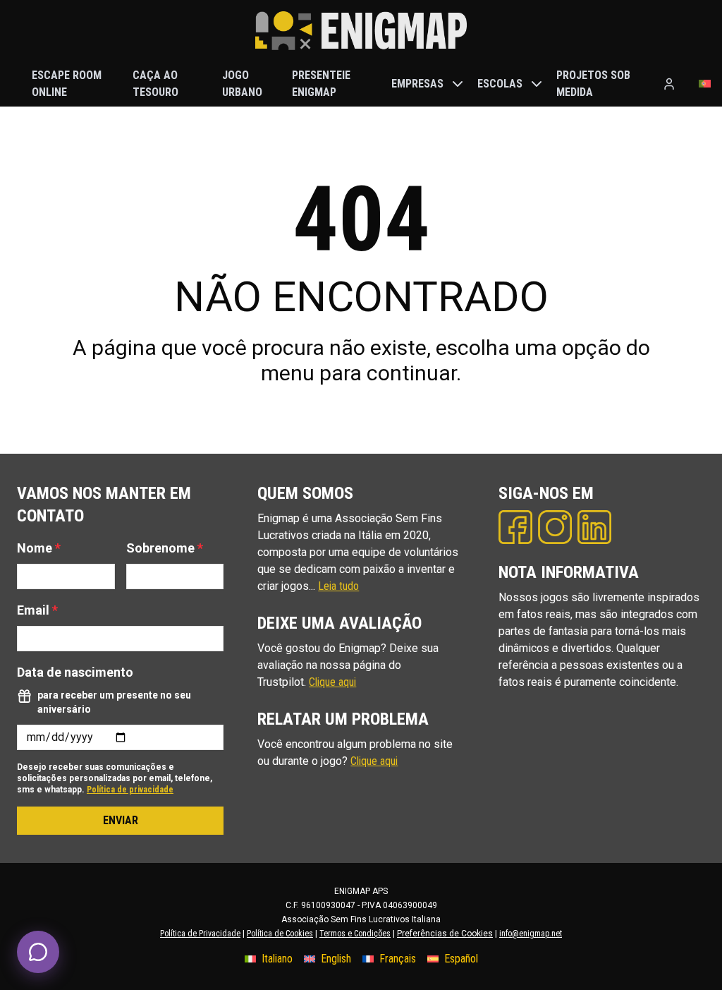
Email (37, 610)
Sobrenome (164, 548)
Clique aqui (332, 682)
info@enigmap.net (530, 933)
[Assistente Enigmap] (38, 952)
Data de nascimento (75, 672)
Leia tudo (338, 586)
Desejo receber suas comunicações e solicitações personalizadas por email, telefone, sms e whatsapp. (114, 778)
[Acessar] (669, 84)
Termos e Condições (355, 933)
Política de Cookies (280, 933)
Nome (39, 548)
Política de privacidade (130, 790)
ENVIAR (120, 820)
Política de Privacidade (200, 933)
